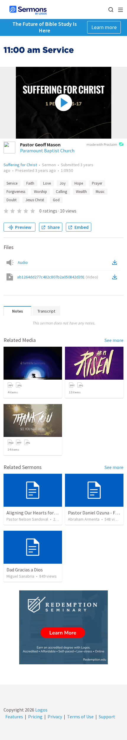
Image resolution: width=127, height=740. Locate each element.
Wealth (81, 191)
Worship (40, 191)
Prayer (97, 183)
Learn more (104, 27)
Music (100, 191)
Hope (78, 183)
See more (114, 340)
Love (47, 183)
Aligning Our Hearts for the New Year (43, 513)
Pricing (35, 717)
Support (107, 717)
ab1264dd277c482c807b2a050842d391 (57, 277)
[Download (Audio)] (116, 262)
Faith (30, 183)
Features (14, 717)
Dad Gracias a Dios (24, 570)
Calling (61, 191)
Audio (23, 262)
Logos (41, 710)
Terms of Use (80, 717)
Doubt (11, 199)
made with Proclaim (102, 144)
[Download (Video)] (116, 276)
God (56, 199)
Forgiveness (15, 191)
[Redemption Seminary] (63, 627)
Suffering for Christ (20, 164)
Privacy (55, 717)
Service (11, 183)
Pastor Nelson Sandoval (27, 519)
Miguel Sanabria (20, 576)
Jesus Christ (34, 199)
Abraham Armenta (84, 519)
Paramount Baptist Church (47, 150)
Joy (63, 183)
